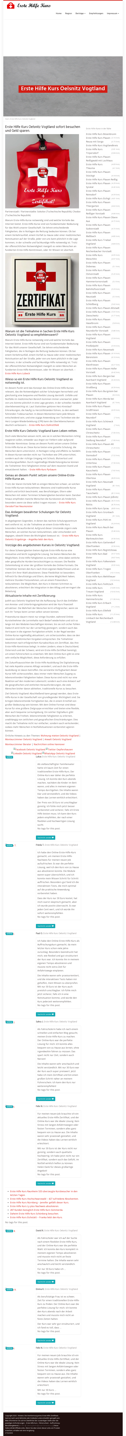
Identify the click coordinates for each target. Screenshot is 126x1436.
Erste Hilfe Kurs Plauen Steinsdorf (103, 453)
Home (59, 13)
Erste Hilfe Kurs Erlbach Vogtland (103, 604)
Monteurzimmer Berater (18, 744)
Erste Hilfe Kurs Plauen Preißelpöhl (103, 344)
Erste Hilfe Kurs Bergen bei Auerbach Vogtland (103, 378)
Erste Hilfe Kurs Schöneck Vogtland (103, 423)
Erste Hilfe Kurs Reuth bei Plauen (103, 529)
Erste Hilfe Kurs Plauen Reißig (103, 179)
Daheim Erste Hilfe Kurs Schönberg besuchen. (34, 1213)
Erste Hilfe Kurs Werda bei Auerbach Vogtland (103, 400)
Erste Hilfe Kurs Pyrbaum (43, 469)
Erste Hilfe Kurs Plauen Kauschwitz (103, 468)
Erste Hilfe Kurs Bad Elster (103, 555)
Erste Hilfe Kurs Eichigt (103, 198)
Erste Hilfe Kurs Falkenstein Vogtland (103, 563)
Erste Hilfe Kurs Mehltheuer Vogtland (103, 578)
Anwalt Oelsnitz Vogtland (58, 739)
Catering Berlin (31, 1425)
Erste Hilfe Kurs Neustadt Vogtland (103, 483)
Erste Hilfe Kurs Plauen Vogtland (103, 336)
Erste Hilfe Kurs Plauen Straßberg (103, 385)
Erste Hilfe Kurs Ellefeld (103, 610)
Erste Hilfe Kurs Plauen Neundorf (103, 415)
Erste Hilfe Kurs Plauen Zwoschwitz (103, 313)
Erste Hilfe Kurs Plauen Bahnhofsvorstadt (103, 287)
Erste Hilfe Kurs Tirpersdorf (103, 151)
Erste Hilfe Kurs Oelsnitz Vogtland (58, 756)
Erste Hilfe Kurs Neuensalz (103, 350)
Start (7, 119)
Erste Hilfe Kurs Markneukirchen (103, 536)
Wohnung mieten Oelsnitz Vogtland (60, 735)
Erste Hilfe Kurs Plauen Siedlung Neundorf (103, 438)
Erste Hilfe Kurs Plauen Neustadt (103, 294)
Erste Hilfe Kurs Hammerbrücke (103, 597)
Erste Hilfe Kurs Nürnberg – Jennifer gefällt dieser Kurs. (39, 1202)
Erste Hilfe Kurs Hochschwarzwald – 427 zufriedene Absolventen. (44, 1198)
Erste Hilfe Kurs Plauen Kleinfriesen (103, 362)
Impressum (112, 13)
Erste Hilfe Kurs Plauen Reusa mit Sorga (103, 139)
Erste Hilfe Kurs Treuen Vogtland (103, 589)
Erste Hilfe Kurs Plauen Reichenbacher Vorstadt (103, 249)
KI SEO (22, 1425)
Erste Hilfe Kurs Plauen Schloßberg (103, 302)
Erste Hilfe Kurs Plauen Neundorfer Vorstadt (103, 328)
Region (68, 13)
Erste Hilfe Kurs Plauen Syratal (103, 185)
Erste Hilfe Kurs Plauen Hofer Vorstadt (103, 370)
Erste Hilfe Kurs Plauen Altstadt (103, 308)
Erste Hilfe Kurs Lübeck (17, 373)
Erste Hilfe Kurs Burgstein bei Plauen (103, 393)
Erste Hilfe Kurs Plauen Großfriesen (103, 408)
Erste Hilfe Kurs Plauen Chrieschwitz (103, 430)
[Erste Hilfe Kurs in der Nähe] (29, 6)
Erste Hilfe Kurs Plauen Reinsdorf (103, 192)
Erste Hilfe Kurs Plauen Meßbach (103, 234)
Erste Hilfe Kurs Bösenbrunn (103, 134)
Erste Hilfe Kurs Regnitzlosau (103, 550)
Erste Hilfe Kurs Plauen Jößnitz (103, 497)
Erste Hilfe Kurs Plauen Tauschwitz (103, 491)
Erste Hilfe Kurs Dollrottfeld (44, 425)
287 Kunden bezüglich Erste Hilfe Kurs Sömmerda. (36, 1209)
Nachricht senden (45, 837)
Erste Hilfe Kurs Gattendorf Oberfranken (103, 544)
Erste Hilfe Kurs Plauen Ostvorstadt (103, 272)
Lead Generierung (45, 1425)
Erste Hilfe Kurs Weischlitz (103, 257)
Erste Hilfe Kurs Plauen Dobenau (103, 264)
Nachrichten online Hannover (49, 744)
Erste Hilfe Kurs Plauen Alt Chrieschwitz (103, 446)
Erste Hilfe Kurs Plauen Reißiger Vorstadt (103, 211)
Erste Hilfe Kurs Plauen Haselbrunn (103, 321)
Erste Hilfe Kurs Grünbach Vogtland (103, 514)
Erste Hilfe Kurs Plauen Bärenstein (103, 355)
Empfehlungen (96, 13)
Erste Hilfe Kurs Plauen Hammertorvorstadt (103, 279)
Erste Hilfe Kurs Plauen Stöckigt (103, 173)
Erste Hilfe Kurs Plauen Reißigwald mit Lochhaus (103, 158)
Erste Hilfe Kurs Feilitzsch (103, 584)
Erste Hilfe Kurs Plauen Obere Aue (103, 219)
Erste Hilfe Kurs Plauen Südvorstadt (103, 226)
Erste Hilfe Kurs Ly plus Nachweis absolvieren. (34, 1206)
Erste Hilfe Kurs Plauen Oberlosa (103, 476)
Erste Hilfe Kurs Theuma (103, 166)
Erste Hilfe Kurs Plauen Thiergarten (103, 204)
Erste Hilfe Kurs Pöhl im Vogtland (103, 521)
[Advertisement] (63, 37)
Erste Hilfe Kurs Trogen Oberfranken (103, 570)
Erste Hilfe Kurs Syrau (103, 508)
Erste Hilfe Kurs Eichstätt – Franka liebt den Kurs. (36, 1217)
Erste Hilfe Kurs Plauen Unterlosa (103, 461)
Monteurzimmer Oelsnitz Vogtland (23, 739)
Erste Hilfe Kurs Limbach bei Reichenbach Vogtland (103, 618)
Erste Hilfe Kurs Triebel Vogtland (103, 242)
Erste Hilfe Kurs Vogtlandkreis (103, 145)
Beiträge (80, 13)
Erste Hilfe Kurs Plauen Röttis (103, 502)
